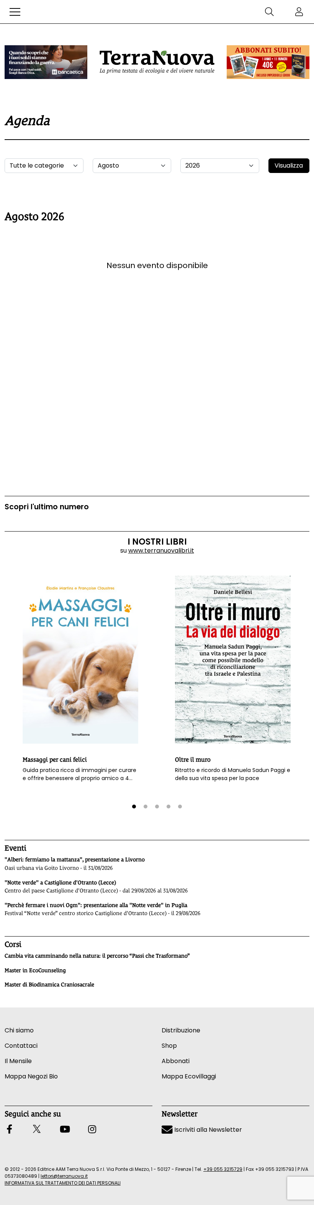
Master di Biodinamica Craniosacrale (49, 984)
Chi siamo (19, 1030)
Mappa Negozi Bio (31, 1076)
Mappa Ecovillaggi (189, 1076)
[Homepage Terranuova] (157, 62)
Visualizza (289, 165)
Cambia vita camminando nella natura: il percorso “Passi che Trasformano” (97, 956)
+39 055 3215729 (222, 1169)
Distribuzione (181, 1030)
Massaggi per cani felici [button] (55, 759)
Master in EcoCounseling (35, 970)
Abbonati (176, 1061)
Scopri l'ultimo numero (47, 507)
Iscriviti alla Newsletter (207, 1129)
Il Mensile (18, 1061)
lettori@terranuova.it (64, 1176)
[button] (15, 11)
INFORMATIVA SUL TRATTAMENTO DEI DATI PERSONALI (63, 1183)
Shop (169, 1045)
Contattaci (21, 1045)
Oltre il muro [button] (193, 759)
